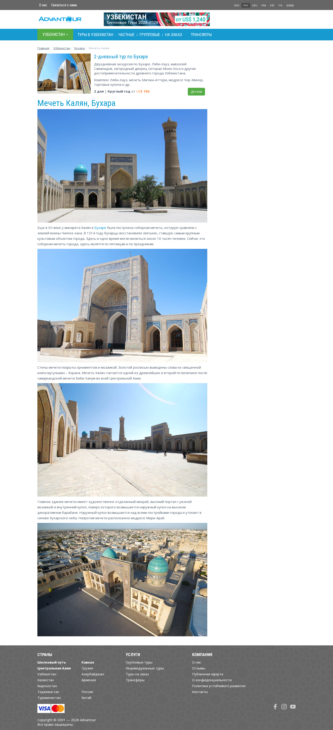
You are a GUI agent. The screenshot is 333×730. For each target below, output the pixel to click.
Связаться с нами (64, 5)
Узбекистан (61, 48)
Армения (89, 680)
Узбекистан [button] (54, 34)
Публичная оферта (207, 674)
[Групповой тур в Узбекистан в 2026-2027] (166, 19)
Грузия (87, 668)
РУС (246, 5)
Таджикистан (48, 691)
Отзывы (198, 668)
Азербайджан (93, 674)
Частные (126, 34)
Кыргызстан (47, 685)
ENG (236, 5)
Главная (43, 48)
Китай (86, 697)
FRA (263, 5)
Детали (196, 91)
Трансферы (201, 34)
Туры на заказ (137, 674)
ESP (272, 5)
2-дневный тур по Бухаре (121, 56)
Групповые (150, 34)
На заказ (173, 34)
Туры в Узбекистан (95, 34)
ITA (280, 5)
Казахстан (45, 680)
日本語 (290, 5)
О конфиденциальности (212, 680)
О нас (43, 5)
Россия (87, 691)
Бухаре (100, 227)
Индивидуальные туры (145, 668)
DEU (254, 5)
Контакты (200, 691)
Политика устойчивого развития (218, 685)
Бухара (79, 48)
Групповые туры (139, 662)
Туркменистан (49, 697)
